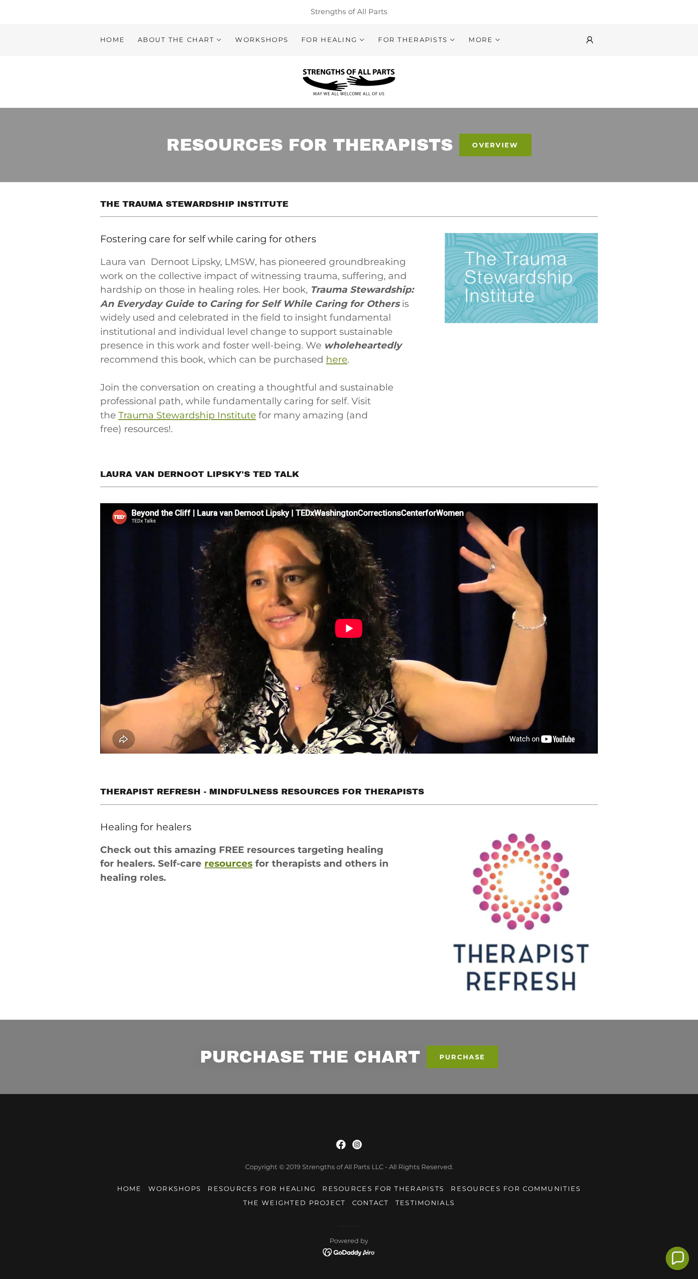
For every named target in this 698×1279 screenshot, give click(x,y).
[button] (180, 40)
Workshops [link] (261, 40)
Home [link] (112, 40)
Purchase (462, 1057)
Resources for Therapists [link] (383, 1189)
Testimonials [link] (425, 1203)
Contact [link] (370, 1203)
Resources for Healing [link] (262, 1189)
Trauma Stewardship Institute (187, 415)
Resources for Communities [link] (516, 1189)
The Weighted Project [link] (294, 1203)
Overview (495, 145)
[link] (349, 81)
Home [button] (129, 1189)
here (336, 359)
